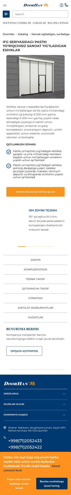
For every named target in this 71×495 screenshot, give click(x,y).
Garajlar (39, 23)
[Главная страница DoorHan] (35, 5)
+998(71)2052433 (25, 440)
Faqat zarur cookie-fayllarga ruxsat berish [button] (19, 483)
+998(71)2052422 (25, 447)
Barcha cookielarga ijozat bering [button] (52, 483)
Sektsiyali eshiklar (17, 23)
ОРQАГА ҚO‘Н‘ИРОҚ (24, 351)
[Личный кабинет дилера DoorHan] (61, 5)
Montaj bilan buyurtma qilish (35, 191)
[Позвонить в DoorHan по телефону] (66, 5)
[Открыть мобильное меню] (6, 14)
